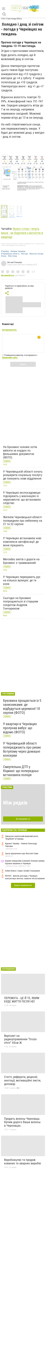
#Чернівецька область (10, 254)
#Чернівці (5, 251)
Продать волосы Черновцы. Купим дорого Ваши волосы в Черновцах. (22, 1122)
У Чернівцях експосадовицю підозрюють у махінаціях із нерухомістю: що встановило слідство (22, 498)
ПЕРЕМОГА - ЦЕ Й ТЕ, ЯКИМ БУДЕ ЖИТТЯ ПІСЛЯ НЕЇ (21, 999)
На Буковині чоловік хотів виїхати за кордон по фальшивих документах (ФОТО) (20, 452)
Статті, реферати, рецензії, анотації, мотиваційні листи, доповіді (22, 1080)
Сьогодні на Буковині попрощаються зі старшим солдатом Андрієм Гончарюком (20, 603)
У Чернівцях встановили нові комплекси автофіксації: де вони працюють (22, 541)
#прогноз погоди (36, 254)
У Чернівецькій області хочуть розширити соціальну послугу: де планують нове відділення (23, 475)
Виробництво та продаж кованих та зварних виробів (22, 1161)
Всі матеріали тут (23, 819)
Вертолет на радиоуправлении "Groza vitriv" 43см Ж (20, 1039)
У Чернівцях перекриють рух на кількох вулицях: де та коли (21, 580)
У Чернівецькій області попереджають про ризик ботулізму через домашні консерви (22, 749)
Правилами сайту (10, 357)
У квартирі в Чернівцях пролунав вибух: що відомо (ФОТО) (20, 728)
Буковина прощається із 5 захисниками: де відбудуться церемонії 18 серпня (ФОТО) (22, 706)
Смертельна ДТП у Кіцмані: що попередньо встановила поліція (21, 771)
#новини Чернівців (17, 251)
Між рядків (15, 803)
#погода (24, 254)
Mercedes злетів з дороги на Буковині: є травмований (21, 561)
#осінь (3, 256)
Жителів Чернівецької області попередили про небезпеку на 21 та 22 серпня (22, 520)
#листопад (12, 256)
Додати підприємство (23, 885)
